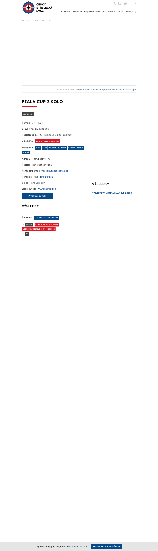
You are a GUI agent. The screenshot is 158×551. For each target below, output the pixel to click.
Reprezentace (92, 11)
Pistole (29, 225)
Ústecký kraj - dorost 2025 (46, 218)
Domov (27, 20)
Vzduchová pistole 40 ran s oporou (39, 229)
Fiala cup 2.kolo (46, 20)
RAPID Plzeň (46, 176)
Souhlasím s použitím (106, 546)
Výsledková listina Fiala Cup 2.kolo (112, 193)
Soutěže (77, 11)
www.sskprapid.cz (47, 188)
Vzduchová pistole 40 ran (46, 225)
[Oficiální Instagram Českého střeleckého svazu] (125, 3)
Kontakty (131, 11)
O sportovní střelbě (112, 11)
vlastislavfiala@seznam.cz (55, 170)
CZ (132, 3)
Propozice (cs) (37, 196)
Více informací (79, 546)
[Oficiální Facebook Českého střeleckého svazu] (120, 3)
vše (27, 234)
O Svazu (66, 11)
